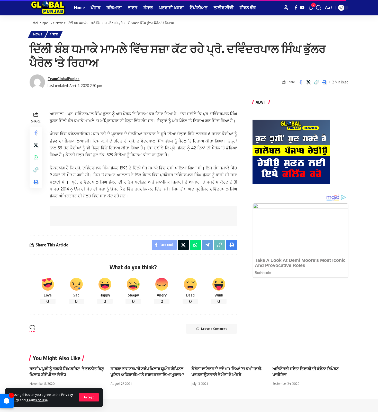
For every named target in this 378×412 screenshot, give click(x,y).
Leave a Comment (214, 329)
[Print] (324, 82)
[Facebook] (296, 7)
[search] (318, 7)
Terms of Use (37, 400)
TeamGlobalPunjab (63, 78)
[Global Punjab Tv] (48, 7)
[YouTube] (302, 7)
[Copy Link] (316, 82)
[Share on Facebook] (300, 82)
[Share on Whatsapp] (36, 157)
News (38, 34)
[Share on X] (308, 82)
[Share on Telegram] (207, 245)
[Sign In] (285, 7)
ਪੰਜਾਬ (54, 34)
